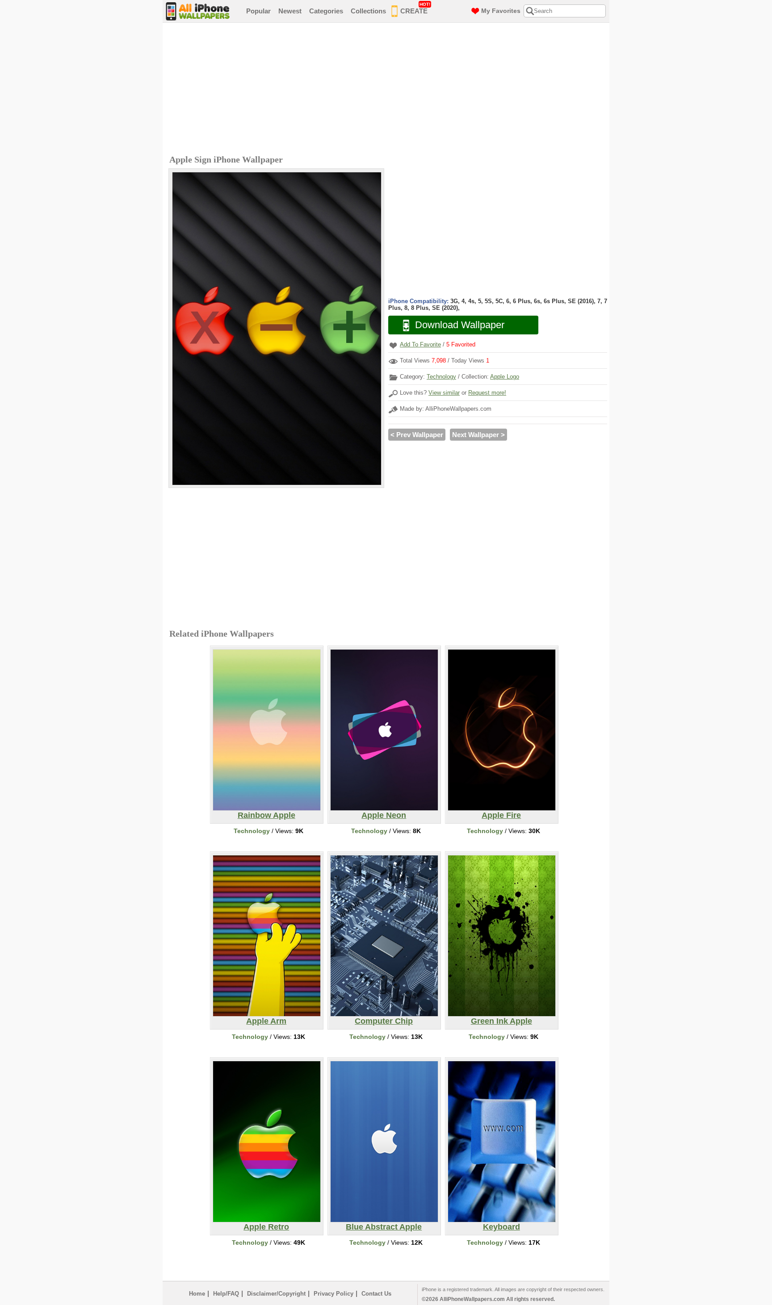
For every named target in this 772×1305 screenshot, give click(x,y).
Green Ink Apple (501, 1021)
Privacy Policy (333, 1293)
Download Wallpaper (459, 324)
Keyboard (501, 1226)
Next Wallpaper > (478, 434)
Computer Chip (384, 1021)
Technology (441, 376)
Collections (368, 11)
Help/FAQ (226, 1293)
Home (197, 1293)
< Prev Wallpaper (416, 434)
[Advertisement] (388, 89)
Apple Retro (266, 1226)
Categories (326, 11)
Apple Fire (501, 815)
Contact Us (376, 1293)
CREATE (415, 8)
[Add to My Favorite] (393, 345)
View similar (444, 392)
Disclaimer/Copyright (276, 1293)
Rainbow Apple (266, 815)
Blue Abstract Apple (384, 1226)
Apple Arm (266, 1021)
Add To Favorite (420, 344)
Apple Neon (383, 815)
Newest (290, 11)
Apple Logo (504, 376)
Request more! (487, 392)
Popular (258, 11)
